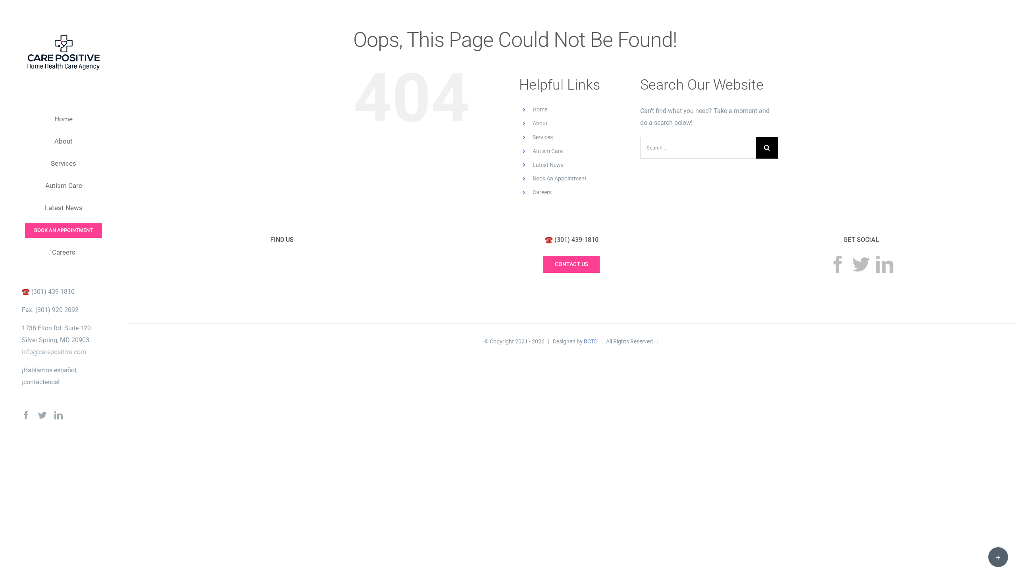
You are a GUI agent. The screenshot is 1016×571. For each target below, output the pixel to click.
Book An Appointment (560, 178)
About (540, 123)
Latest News (548, 165)
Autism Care (548, 151)
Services (543, 137)
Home (540, 109)
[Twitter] (861, 264)
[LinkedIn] (884, 264)
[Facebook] (838, 264)
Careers (542, 192)
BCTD (591, 341)
